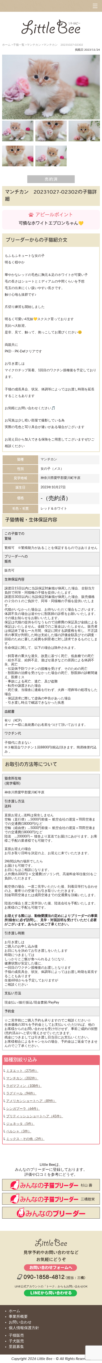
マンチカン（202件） (22, 1078)
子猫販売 (16, 1335)
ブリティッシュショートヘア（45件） (34, 1116)
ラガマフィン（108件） (24, 1086)
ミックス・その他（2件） (25, 1139)
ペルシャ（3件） (18, 1131)
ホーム (14, 1311)
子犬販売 (16, 1341)
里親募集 (16, 1347)
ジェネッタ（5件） (20, 1124)
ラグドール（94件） (21, 1093)
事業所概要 (18, 1316)
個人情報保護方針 (24, 1328)
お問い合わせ (20, 1322)
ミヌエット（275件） (22, 1071)
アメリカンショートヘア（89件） (31, 1101)
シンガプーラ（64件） (23, 1108)
